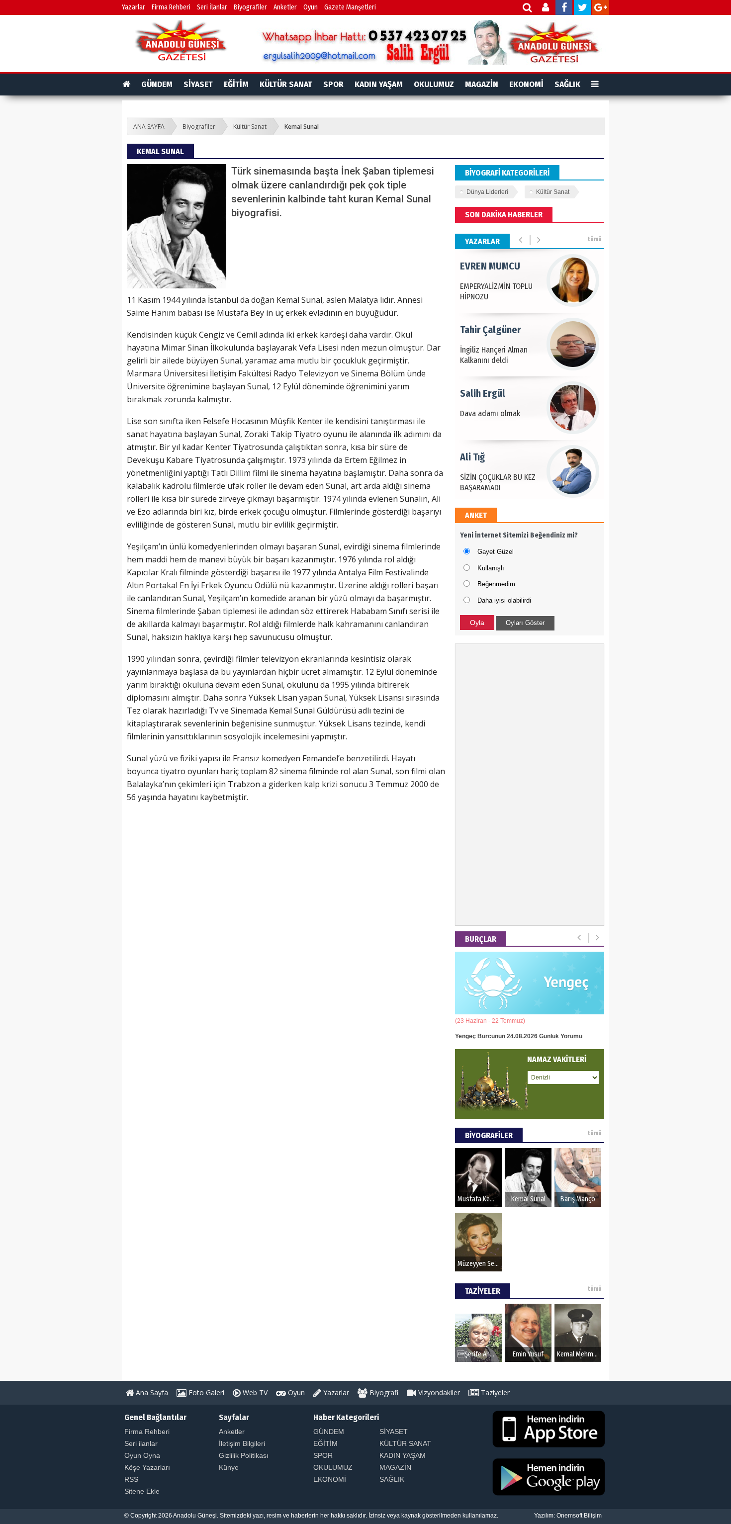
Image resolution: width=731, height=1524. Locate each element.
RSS (131, 1479)
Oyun (310, 7)
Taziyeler (494, 1392)
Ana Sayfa (151, 1392)
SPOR (333, 84)
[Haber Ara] (528, 8)
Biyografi (382, 1392)
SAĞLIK (567, 84)
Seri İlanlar (212, 7)
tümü (594, 239)
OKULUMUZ (434, 84)
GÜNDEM (157, 84)
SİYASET (198, 84)
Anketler (285, 7)
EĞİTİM (236, 84)
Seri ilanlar (141, 1443)
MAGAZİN (481, 84)
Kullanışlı (490, 568)
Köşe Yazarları (147, 1467)
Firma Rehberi (171, 7)
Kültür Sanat (250, 126)
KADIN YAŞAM (379, 84)
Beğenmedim (496, 584)
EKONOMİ (526, 84)
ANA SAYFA (149, 126)
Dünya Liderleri (487, 191)
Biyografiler (250, 7)
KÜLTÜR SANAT (286, 84)
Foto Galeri (205, 1392)
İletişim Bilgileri (242, 1443)
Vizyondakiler (438, 1392)
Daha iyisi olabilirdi (504, 600)
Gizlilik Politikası (244, 1455)
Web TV (254, 1392)
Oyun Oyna (142, 1455)
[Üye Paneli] (546, 8)
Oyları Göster (525, 623)
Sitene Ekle (142, 1491)
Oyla (477, 623)
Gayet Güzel (495, 551)
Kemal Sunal (301, 126)
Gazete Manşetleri (350, 7)
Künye (229, 1467)
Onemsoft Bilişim (579, 1515)
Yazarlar (133, 7)
